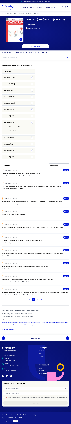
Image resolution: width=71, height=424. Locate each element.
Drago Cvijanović (6, 282)
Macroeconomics (7, 325)
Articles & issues (31, 52)
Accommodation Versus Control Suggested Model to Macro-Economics (25, 266)
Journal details (6, 52)
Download (37, 46)
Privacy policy (15, 415)
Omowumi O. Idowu (7, 256)
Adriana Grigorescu (7, 175)
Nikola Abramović (28, 295)
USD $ (15, 421)
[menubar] (38, 7)
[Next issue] (67, 338)
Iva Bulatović (13, 204)
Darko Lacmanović (36, 204)
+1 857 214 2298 (10, 360)
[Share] (39, 28)
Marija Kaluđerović (7, 191)
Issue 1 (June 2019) (11, 131)
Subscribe (35, 403)
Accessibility (32, 415)
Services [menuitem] (31, 7)
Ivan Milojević (15, 282)
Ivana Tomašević (6, 295)
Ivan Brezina (11, 217)
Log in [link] (40, 368)
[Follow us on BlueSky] (11, 376)
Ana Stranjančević (23, 204)
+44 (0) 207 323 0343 (12, 366)
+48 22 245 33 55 (10, 371)
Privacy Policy (24, 398)
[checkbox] (4, 397)
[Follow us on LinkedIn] (7, 376)
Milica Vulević (16, 230)
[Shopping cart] (68, 7)
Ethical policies (24, 415)
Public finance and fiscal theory (23, 325)
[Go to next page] (41, 299)
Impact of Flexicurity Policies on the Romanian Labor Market (21, 173)
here (45, 1)
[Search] (63, 7)
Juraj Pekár (5, 217)
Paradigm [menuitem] (39, 7)
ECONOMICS (15, 13)
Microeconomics (62, 322)
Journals (7, 13)
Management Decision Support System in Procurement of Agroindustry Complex (28, 279)
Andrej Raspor (6, 204)
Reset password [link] (43, 373)
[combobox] (59, 165)
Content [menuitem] (24, 7)
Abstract (66, 170)
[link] (17, 349)
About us (41, 356)
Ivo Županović (6, 230)
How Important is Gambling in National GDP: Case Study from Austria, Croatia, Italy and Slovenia (32, 201)
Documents (41, 52)
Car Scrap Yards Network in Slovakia (13, 214)
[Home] (2, 14)
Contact (41, 351)
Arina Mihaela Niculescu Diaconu (25, 175)
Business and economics (9, 322)
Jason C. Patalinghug (7, 243)
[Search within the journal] (67, 57)
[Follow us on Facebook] (3, 376)
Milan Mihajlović (26, 282)
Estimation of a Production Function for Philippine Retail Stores (22, 240)
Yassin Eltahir (5, 269)
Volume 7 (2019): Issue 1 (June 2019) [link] (29, 13)
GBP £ (20, 421)
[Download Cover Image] (20, 39)
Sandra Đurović (16, 295)
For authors (18, 52)
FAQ (40, 353)
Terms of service (6, 415)
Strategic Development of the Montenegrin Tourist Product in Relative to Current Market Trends (32, 227)
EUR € (10, 421)
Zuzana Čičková (22, 217)
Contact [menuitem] (53, 7)
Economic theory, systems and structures (44, 322)
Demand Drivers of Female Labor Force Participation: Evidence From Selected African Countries (32, 253)
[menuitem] (65, 7)
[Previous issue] (3, 338)
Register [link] (41, 370)
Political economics (24, 322)
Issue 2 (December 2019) (13, 127)
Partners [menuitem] (47, 7)
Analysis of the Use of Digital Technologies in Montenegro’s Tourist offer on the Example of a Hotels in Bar (35, 292)
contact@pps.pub (10, 355)
